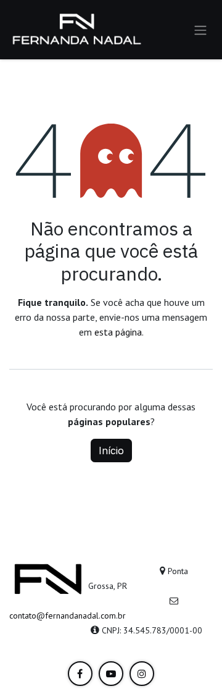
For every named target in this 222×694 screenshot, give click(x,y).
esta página (118, 332)
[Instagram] (142, 673)
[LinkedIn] (80, 673)
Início (111, 450)
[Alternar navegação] (200, 30)
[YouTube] (111, 673)
